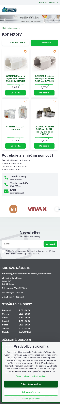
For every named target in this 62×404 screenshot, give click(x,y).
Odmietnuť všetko (31, 392)
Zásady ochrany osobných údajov (31, 376)
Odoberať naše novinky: (30, 236)
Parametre (46, 43)
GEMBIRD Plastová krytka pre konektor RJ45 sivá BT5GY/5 (44, 78)
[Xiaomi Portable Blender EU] (30, 19)
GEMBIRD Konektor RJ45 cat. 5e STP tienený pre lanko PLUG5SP (44, 131)
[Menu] (56, 10)
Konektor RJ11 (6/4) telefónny (15, 128)
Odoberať (50, 244)
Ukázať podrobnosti (31, 398)
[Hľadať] (42, 10)
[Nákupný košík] (49, 10)
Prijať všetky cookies (31, 384)
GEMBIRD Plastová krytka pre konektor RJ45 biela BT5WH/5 (15, 78)
